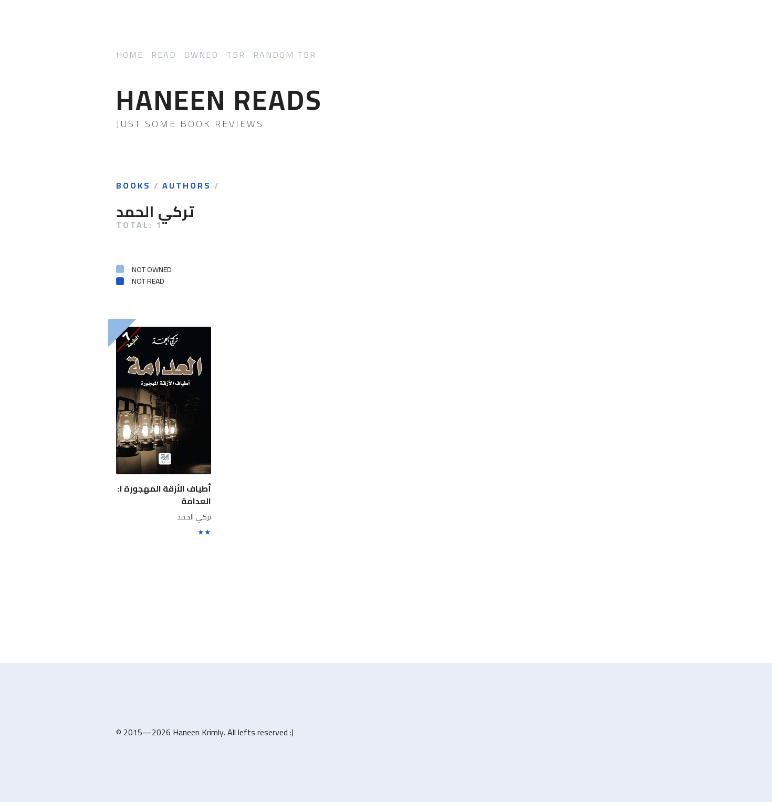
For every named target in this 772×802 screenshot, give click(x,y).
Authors (186, 186)
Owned (201, 55)
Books (133, 186)
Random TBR (284, 55)
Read (163, 55)
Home (129, 55)
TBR (235, 55)
